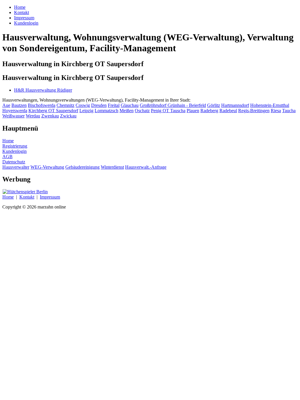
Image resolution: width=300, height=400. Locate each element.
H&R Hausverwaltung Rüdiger (43, 90)
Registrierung (14, 145)
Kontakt (26, 196)
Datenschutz (13, 161)
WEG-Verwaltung (47, 167)
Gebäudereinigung (82, 167)
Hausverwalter (15, 167)
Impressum (50, 196)
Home (8, 140)
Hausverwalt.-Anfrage (145, 167)
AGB (7, 156)
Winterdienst (112, 167)
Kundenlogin (14, 151)
